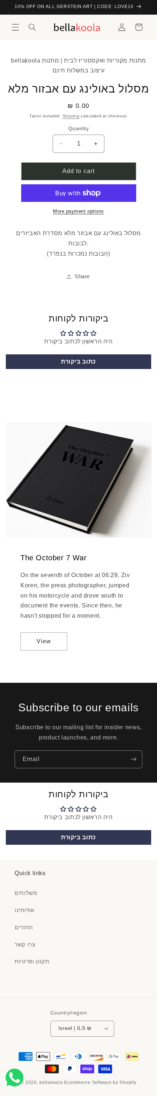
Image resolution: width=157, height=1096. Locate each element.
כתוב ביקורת (78, 361)
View (44, 641)
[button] (15, 27)
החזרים (24, 927)
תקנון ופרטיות (32, 961)
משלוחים (26, 893)
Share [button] (82, 276)
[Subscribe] (133, 759)
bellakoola (51, 1082)
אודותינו (24, 910)
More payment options (78, 211)
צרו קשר (25, 945)
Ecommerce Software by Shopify (100, 1082)
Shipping (71, 116)
